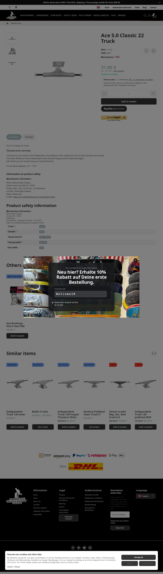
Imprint (10, 566)
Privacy (17, 566)
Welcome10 (66, 294)
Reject (129, 563)
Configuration (147, 563)
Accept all (138, 557)
